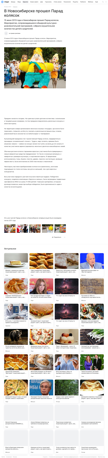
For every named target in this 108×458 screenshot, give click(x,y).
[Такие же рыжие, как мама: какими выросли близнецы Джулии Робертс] (92, 366)
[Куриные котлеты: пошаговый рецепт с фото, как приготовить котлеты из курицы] (41, 442)
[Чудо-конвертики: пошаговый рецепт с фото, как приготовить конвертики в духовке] (41, 265)
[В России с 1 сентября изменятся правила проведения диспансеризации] (16, 315)
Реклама (15, 456)
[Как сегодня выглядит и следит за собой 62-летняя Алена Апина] (41, 290)
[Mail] (2, 2)
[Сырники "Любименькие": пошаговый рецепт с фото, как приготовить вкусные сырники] (16, 290)
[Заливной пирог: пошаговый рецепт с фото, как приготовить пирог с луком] (41, 315)
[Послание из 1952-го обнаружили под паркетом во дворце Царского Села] (92, 290)
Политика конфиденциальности (71, 456)
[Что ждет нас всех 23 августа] (67, 315)
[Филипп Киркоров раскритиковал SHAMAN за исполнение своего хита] (16, 417)
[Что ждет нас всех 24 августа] (67, 290)
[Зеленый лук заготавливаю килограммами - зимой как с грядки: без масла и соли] (92, 341)
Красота (15, 6)
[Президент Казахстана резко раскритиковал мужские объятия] (41, 391)
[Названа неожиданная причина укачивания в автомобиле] (92, 417)
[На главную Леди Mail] (6, 2)
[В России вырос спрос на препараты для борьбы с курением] (67, 366)
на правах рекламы (14, 33)
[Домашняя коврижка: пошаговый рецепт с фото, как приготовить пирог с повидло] (92, 391)
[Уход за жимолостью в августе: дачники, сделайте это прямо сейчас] (67, 442)
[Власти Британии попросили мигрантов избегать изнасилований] (16, 442)
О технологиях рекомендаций (56, 456)
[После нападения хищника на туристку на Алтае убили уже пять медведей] (16, 341)
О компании (9, 456)
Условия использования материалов (88, 456)
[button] (35, 68)
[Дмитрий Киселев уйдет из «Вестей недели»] (92, 265)
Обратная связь (101, 456)
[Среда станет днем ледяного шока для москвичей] (67, 391)
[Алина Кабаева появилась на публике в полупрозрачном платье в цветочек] (41, 417)
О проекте (45, 456)
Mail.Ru (3, 456)
